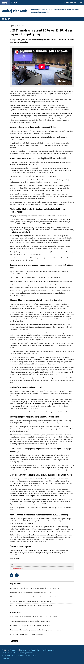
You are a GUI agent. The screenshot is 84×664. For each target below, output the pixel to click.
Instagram (23, 650)
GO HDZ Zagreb (31, 655)
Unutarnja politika (17, 568)
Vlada (15, 653)
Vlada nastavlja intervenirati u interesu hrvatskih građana (30, 621)
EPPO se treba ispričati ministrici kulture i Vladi (26, 634)
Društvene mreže (70, 2)
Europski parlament (25, 653)
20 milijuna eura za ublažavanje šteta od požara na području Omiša (33, 597)
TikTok (44, 650)
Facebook (13, 650)
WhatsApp (51, 650)
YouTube (32, 650)
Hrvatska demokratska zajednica (13, 655)
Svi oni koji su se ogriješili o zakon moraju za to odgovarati (30, 625)
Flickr (38, 650)
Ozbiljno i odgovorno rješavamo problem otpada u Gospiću (30, 601)
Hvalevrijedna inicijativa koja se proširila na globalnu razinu (30, 592)
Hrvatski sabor (7, 653)
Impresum (5, 658)
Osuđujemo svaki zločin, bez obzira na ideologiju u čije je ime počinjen (34, 588)
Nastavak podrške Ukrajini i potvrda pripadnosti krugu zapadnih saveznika (35, 630)
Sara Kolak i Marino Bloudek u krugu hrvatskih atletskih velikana (32, 606)
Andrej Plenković (14, 11)
